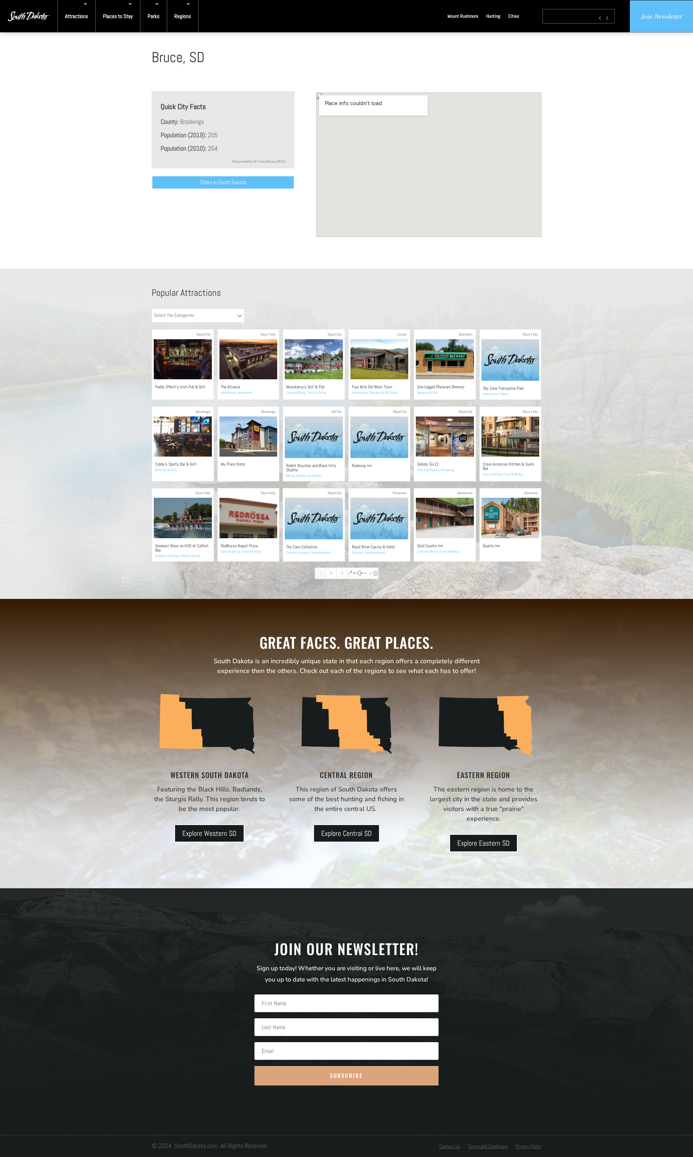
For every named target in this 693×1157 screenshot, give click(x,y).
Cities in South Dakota (223, 182)
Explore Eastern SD (483, 843)
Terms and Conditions (487, 1146)
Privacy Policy (528, 1146)
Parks (154, 16)
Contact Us (449, 1146)
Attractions (76, 16)
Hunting (493, 16)
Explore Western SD (209, 833)
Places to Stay (118, 16)
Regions (182, 16)
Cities (513, 16)
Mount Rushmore (463, 16)
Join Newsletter (661, 16)
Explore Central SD (346, 833)
